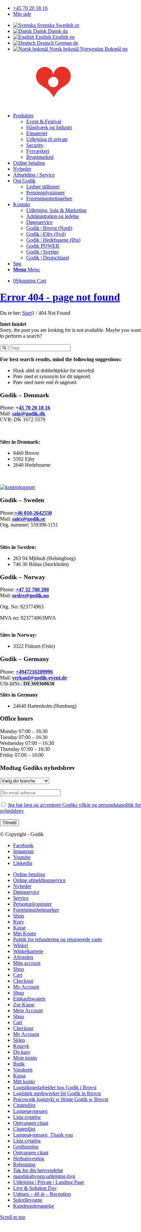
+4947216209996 (34, 672)
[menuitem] (77, 8)
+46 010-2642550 (33, 513)
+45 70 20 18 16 (30, 8)
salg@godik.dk (28, 413)
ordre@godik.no (30, 595)
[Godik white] (70, 104)
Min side (22, 14)
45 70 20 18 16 (34, 407)
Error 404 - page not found (60, 297)
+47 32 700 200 (32, 589)
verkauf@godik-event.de (39, 677)
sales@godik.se (28, 519)
